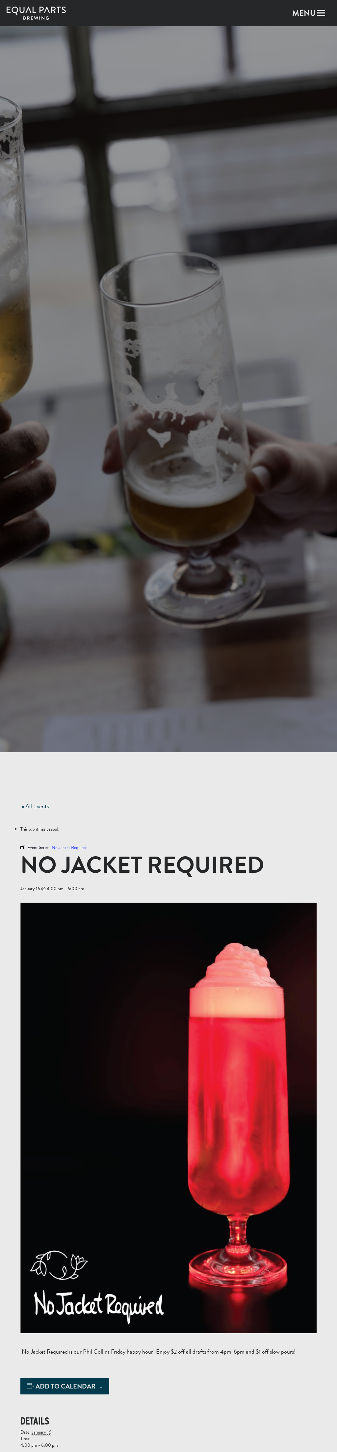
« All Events (35, 806)
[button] (304, 13)
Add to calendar (65, 1386)
